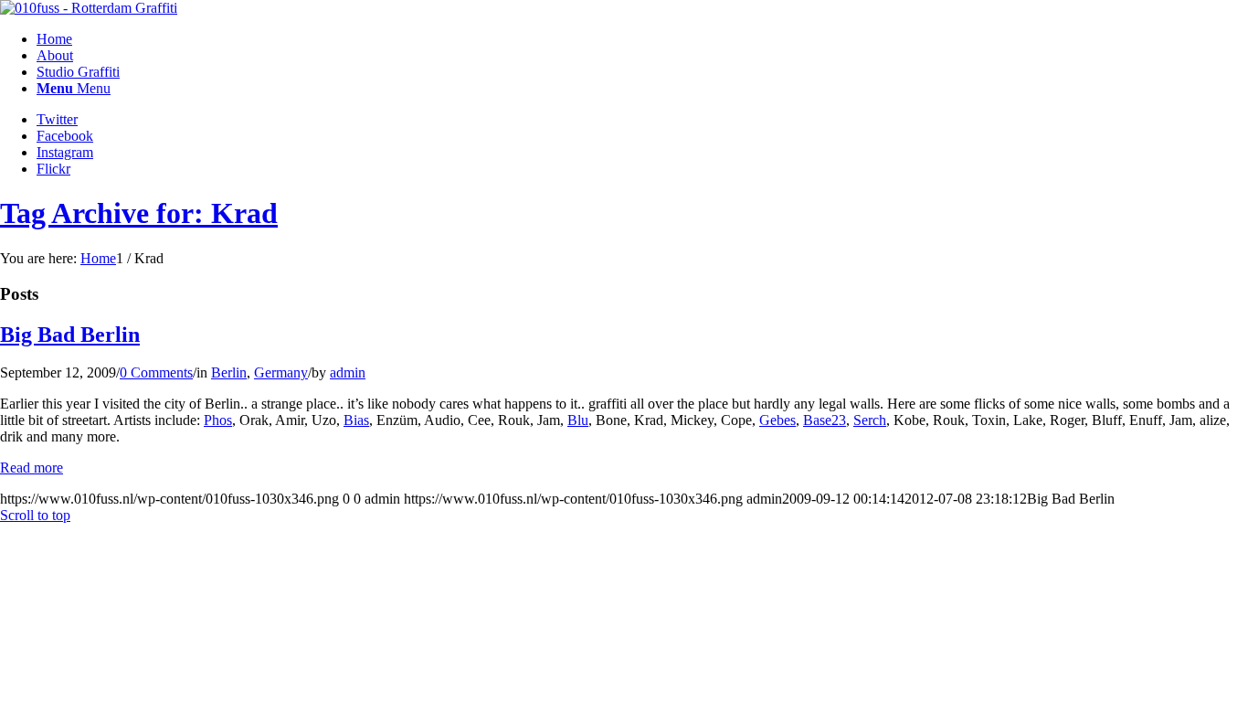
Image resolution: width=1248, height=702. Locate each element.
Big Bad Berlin (70, 334)
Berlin (229, 372)
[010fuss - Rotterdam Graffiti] (88, 8)
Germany (281, 372)
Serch (869, 420)
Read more (31, 467)
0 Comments (156, 372)
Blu (577, 420)
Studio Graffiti (78, 72)
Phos (218, 420)
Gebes (777, 420)
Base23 (824, 420)
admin (347, 372)
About (55, 55)
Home (54, 39)
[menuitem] (642, 88)
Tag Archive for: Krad (139, 213)
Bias (356, 420)
